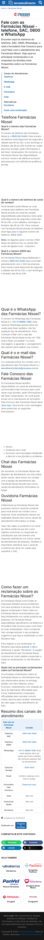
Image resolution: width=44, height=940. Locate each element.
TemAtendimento (25, 931)
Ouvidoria (9, 105)
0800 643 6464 (19, 136)
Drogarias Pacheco (33, 871)
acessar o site (29, 647)
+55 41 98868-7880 (22, 322)
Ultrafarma (11, 871)
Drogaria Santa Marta (33, 887)
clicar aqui (6, 405)
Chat (6, 97)
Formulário (9, 92)
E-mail (7, 87)
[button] (11, 842)
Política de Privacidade (31, 934)
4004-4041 (16, 235)
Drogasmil (33, 901)
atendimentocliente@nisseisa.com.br (19, 368)
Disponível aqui (29, 784)
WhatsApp (9, 82)
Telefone (8, 77)
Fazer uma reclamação (15, 110)
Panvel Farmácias (11, 887)
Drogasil (11, 901)
